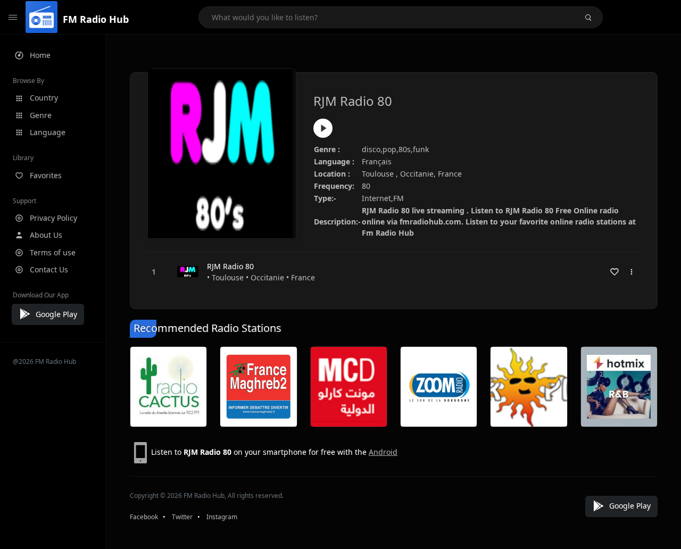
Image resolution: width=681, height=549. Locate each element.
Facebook (144, 516)
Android (383, 452)
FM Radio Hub (96, 19)
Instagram (221, 516)
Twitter (182, 516)
